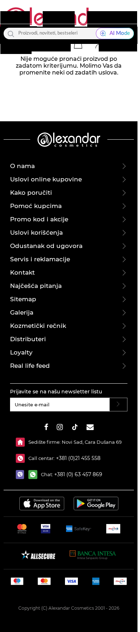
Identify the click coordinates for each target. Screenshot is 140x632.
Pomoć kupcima (36, 205)
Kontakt (22, 272)
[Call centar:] (22, 458)
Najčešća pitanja (36, 285)
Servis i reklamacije (40, 259)
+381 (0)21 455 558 (78, 458)
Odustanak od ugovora (46, 245)
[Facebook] (46, 428)
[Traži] (11, 33)
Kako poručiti (31, 192)
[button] (78, 44)
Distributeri (28, 339)
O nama (22, 166)
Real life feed (30, 365)
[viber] (22, 474)
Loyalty (21, 352)
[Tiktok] (74, 428)
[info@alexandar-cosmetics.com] (90, 428)
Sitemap (23, 299)
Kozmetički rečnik (38, 325)
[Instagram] (60, 428)
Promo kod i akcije (39, 219)
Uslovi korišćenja (36, 232)
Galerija (21, 312)
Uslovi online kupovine (46, 179)
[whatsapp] (34, 474)
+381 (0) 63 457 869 (78, 474)
